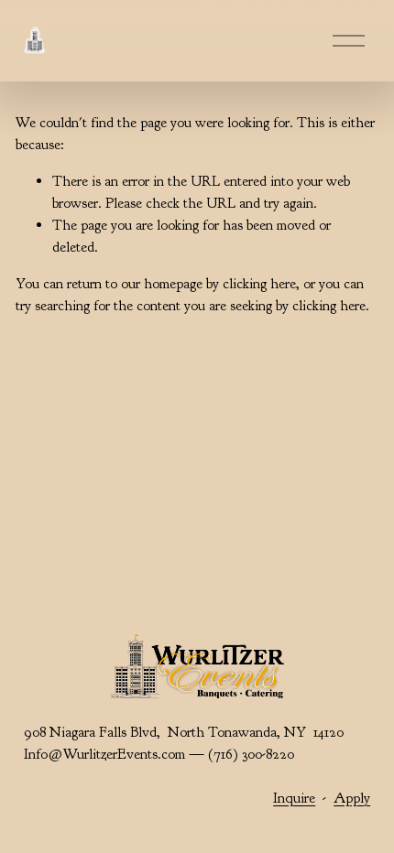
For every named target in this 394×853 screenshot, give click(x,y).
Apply (352, 798)
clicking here (259, 284)
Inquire (294, 798)
